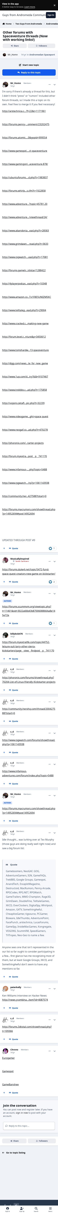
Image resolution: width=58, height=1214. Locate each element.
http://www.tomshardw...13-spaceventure (25, 350)
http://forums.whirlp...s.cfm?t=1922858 (24, 190)
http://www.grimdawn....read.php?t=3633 (25, 244)
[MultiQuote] (4, 548)
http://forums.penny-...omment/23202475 (25, 124)
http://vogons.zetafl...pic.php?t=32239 (23, 403)
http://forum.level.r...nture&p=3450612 (24, 336)
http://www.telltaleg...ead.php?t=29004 (24, 310)
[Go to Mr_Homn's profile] (4, 54)
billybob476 (16, 633)
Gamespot (8, 1071)
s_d (12, 669)
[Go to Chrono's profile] (5, 1051)
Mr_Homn (13, 54)
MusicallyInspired (19, 558)
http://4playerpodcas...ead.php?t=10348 (24, 283)
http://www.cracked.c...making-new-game (25, 323)
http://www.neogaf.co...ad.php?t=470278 (25, 429)
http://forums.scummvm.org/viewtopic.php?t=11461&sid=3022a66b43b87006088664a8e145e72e (28, 611)
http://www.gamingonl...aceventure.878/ (25, 164)
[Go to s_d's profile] (5, 670)
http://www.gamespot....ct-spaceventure (24, 150)
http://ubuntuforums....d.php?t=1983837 (25, 177)
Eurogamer (8, 1058)
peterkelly (15, 987)
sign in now (22, 1112)
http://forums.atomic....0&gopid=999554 (24, 137)
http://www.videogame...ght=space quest (25, 416)
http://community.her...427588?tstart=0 (24, 496)
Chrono (14, 1049)
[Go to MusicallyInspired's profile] (5, 560)
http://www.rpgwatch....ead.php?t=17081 (25, 257)
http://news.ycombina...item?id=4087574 (25, 999)
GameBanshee (10, 1084)
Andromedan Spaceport (42, 54)
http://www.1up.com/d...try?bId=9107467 (25, 376)
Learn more (6, 5)
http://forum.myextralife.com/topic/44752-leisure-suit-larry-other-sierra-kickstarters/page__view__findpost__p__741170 (28, 646)
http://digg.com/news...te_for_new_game (25, 363)
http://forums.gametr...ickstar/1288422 (24, 270)
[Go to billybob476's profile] (5, 635)
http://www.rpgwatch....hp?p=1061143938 (25, 483)
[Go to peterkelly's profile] (5, 988)
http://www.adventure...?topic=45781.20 (24, 204)
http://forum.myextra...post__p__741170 (24, 456)
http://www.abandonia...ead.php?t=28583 (25, 230)
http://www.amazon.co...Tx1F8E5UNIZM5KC (26, 297)
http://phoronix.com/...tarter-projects (23, 443)
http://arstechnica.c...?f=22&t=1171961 (24, 111)
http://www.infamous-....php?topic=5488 (24, 469)
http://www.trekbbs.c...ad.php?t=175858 (24, 390)
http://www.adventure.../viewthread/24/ (24, 217)
